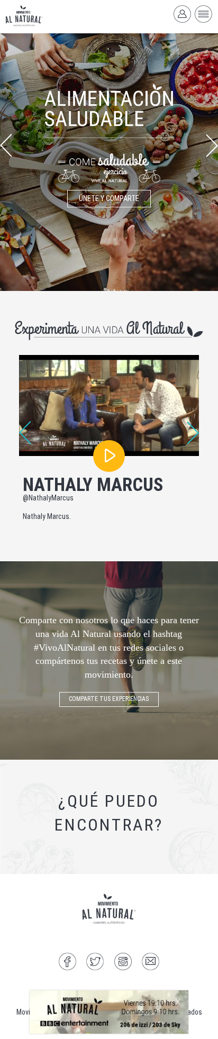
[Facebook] (67, 963)
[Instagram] (123, 963)
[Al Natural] (24, 15)
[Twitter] (95, 963)
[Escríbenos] (150, 963)
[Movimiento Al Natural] (109, 1012)
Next (212, 145)
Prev (6, 145)
